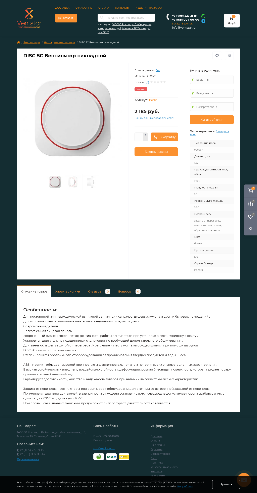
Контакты (122, 7)
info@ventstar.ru (184, 27)
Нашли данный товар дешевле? (154, 117)
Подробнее (185, 486)
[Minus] (145, 139)
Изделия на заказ (149, 7)
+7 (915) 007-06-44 (185, 19)
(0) (147, 82)
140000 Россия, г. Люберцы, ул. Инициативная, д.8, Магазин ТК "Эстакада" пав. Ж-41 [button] (124, 28)
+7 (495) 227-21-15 (184, 15)
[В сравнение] (229, 56)
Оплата (103, 7)
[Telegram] (203, 20)
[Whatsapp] (203, 16)
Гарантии (156, 449)
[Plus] (145, 135)
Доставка (62, 7)
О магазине (83, 7)
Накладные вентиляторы (59, 42)
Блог (154, 458)
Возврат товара (160, 453)
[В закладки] (217, 56)
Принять (226, 484)
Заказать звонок (182, 23)
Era (158, 70)
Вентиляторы (31, 42)
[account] (250, 229)
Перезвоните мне (28, 459)
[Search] (102, 18)
